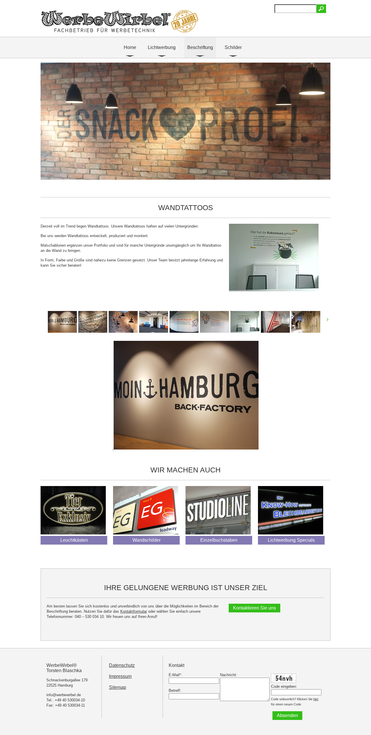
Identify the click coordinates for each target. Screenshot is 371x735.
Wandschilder (146, 540)
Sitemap (117, 687)
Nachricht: (228, 675)
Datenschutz (122, 665)
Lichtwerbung (162, 47)
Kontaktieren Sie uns (254, 607)
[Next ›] (329, 321)
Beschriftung (200, 47)
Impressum (120, 676)
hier (316, 699)
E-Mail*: (175, 675)
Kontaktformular (133, 611)
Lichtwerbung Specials (291, 540)
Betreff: (175, 690)
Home (130, 47)
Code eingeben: (284, 686)
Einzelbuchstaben (218, 540)
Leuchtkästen (74, 540)
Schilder (233, 47)
